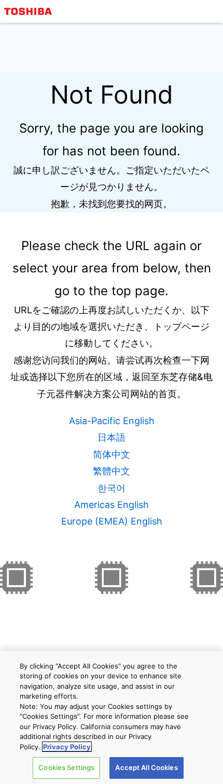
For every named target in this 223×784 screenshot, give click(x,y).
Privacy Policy (67, 747)
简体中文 (111, 454)
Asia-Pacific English (112, 420)
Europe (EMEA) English (111, 521)
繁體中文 (111, 471)
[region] (111, 717)
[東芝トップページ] (29, 11)
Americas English (111, 504)
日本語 (111, 437)
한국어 (111, 488)
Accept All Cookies (146, 767)
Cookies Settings (66, 767)
